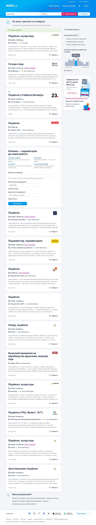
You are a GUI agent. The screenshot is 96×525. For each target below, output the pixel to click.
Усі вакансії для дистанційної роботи (24, 504)
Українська (9, 513)
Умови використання (61, 519)
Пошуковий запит (70, 35)
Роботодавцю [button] (81, 513)
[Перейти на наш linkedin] (43, 513)
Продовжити (17, 203)
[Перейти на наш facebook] (29, 513)
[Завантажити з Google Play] (68, 513)
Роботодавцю (83, 1)
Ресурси (8, 519)
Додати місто (12, 198)
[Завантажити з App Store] (57, 513)
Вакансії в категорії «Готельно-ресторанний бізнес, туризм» (35, 498)
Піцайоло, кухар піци (21, 36)
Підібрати (85, 14)
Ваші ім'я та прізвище (15, 172)
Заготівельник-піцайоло (23, 468)
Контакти (16, 519)
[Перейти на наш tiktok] (48, 513)
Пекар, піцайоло (18, 325)
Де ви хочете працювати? (17, 192)
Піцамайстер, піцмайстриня (25, 240)
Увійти (86, 6)
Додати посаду (13, 188)
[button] (79, 5)
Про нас (23, 519)
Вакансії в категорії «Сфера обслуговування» (30, 501)
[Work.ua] (11, 5)
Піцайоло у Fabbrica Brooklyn (26, 95)
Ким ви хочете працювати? (17, 182)
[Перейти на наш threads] (34, 513)
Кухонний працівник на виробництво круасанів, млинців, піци (28, 356)
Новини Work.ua (39, 519)
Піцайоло (14, 123)
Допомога (49, 519)
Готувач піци (16, 64)
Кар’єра (29, 519)
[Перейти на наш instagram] (39, 513)
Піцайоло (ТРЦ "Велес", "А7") (25, 412)
